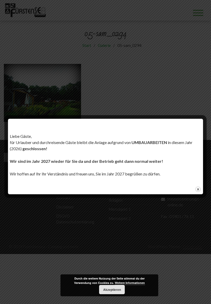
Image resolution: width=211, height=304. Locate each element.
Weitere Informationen (130, 283)
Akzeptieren (112, 289)
